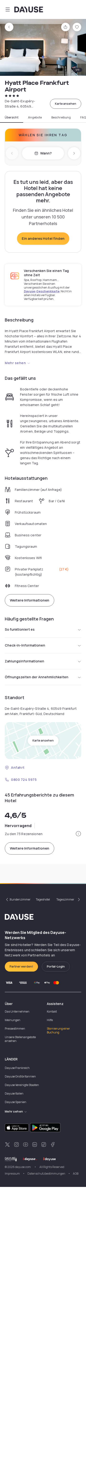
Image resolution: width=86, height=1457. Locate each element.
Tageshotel (43, 899)
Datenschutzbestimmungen (46, 1174)
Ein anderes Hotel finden (43, 238)
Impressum (12, 1174)
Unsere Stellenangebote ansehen (20, 1039)
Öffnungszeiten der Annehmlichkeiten (36, 677)
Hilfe (50, 1020)
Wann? (46, 153)
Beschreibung (61, 117)
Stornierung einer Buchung (58, 1030)
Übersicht (11, 117)
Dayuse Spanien (15, 1102)
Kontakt (52, 1011)
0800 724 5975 (24, 779)
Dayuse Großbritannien (20, 1076)
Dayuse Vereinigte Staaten (22, 1085)
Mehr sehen (15, 363)
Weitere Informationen (29, 600)
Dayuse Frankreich (17, 1068)
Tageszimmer (65, 899)
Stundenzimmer (20, 899)
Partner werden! (21, 966)
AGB (75, 1174)
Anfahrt (18, 767)
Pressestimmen (15, 1029)
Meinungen (12, 1020)
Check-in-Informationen (25, 645)
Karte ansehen (65, 104)
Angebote (35, 117)
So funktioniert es (20, 629)
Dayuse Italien (14, 1093)
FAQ (83, 117)
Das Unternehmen (17, 1011)
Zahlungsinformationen (24, 661)
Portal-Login (56, 966)
